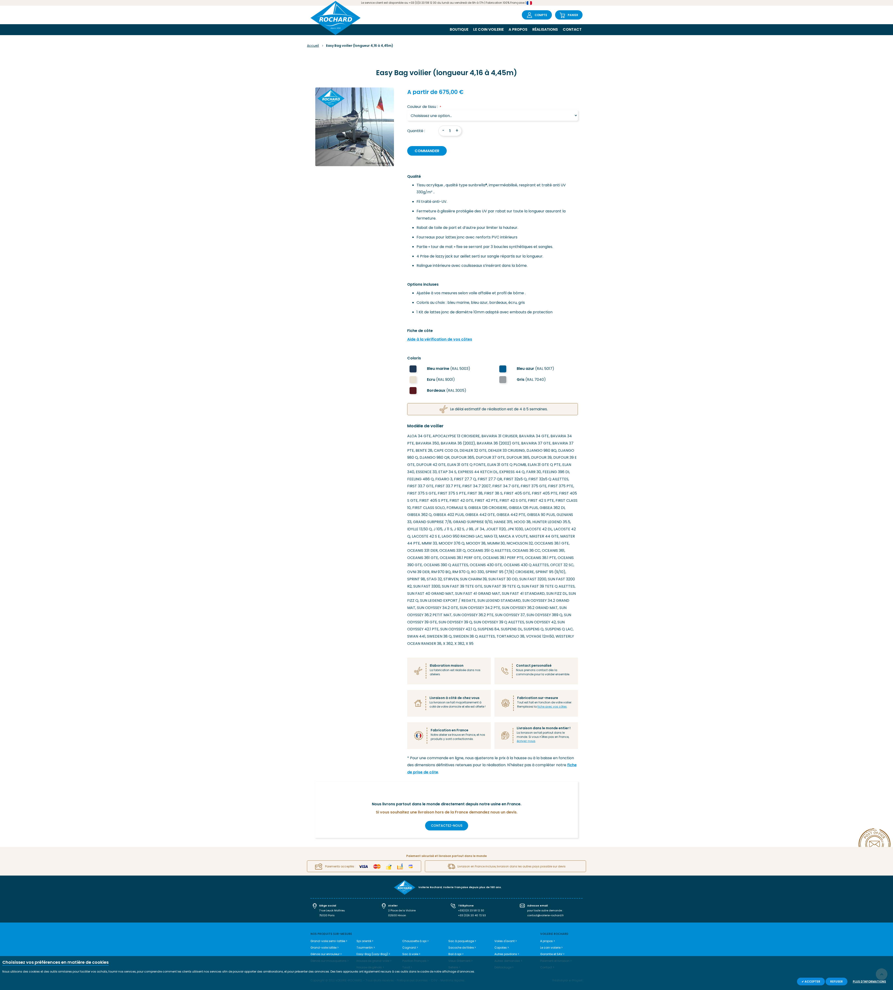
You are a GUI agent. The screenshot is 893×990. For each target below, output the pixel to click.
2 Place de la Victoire (402, 910)
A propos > (547, 941)
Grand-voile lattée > (324, 948)
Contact (572, 29)
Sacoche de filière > (462, 948)
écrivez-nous (526, 741)
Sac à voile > (411, 954)
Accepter (812, 981)
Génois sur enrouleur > (326, 954)
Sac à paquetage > (462, 941)
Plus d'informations (869, 981)
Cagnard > (410, 948)
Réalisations (545, 29)
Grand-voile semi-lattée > (328, 941)
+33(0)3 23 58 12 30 (471, 910)
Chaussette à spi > (415, 941)
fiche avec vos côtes (552, 707)
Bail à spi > (455, 954)
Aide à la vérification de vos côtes (439, 339)
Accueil (313, 45)
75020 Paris (327, 915)
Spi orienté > (365, 941)
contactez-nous (446, 825)
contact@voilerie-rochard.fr (545, 915)
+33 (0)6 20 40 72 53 (472, 915)
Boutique (459, 29)
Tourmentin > (366, 948)
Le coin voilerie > (551, 948)
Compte (541, 15)
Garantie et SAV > (552, 954)
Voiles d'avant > (505, 941)
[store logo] (335, 18)
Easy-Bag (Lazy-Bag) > (373, 954)
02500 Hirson (397, 915)
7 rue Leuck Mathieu (332, 910)
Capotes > (501, 948)
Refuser (836, 981)
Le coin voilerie (488, 29)
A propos (518, 29)
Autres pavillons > (506, 954)
